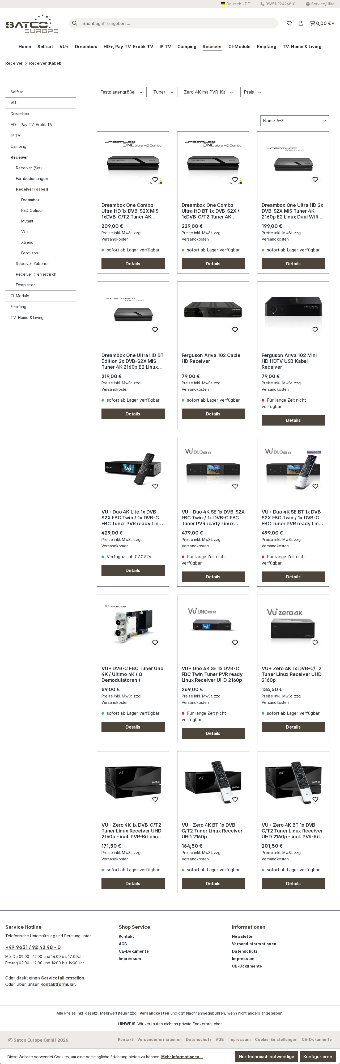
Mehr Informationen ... (182, 1056)
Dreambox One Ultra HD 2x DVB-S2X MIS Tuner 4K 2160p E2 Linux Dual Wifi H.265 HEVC (292, 211)
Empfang (18, 306)
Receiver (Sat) (29, 168)
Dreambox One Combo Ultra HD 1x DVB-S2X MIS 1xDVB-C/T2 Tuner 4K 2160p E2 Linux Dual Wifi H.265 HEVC (130, 211)
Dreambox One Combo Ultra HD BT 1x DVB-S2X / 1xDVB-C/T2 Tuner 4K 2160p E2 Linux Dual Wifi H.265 (210, 211)
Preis (249, 92)
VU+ (15, 102)
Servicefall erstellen (62, 978)
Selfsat (17, 92)
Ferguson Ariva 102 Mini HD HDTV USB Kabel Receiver (289, 361)
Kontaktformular (57, 984)
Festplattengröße (118, 92)
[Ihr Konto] (300, 23)
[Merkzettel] (289, 23)
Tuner (160, 92)
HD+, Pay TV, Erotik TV (32, 124)
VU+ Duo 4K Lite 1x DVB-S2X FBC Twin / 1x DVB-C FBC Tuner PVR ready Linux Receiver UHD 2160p (132, 518)
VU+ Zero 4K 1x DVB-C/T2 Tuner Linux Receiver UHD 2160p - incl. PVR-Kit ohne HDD (131, 831)
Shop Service (134, 927)
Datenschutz (244, 951)
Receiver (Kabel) (32, 189)
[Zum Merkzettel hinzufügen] (155, 179)
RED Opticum (32, 210)
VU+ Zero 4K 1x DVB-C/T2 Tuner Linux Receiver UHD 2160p (291, 674)
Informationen (248, 927)
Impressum (130, 958)
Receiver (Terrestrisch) (37, 274)
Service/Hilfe (323, 4)
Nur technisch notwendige (266, 1056)
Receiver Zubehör (32, 263)
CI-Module (20, 295)
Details (133, 263)
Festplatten (26, 285)
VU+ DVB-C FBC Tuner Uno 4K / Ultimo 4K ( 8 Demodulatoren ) (132, 674)
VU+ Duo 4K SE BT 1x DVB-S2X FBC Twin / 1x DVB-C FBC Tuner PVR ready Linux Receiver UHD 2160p (293, 518)
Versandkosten (154, 1013)
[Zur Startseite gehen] (31, 23)
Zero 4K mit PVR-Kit (205, 92)
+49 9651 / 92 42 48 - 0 (33, 947)
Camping (18, 146)
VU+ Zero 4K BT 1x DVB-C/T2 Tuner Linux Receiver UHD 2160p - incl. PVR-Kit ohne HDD (292, 831)
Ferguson (29, 253)
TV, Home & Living (27, 317)
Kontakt (126, 936)
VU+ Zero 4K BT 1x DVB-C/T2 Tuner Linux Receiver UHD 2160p (212, 830)
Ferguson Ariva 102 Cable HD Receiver (211, 358)
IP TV (15, 135)
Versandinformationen (254, 943)
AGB (123, 943)
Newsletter (243, 936)
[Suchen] (74, 23)
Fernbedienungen (32, 178)
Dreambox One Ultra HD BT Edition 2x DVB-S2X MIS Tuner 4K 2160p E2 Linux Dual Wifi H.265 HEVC (132, 361)
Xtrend (27, 242)
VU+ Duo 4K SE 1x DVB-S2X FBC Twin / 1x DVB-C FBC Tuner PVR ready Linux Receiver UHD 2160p (213, 518)
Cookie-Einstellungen (276, 1039)
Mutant (27, 221)
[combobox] (179, 23)
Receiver (19, 157)
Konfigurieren (317, 1056)
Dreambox (20, 113)
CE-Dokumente (134, 951)
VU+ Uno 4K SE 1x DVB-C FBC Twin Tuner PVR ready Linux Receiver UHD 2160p (212, 674)
